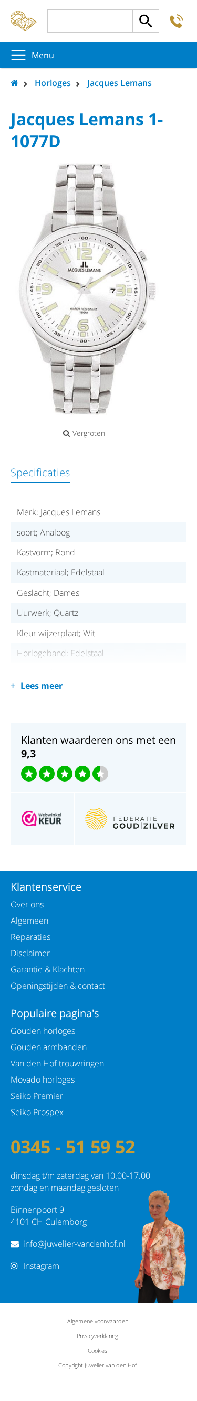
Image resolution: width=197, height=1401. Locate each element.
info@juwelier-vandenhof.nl (74, 1243)
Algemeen (29, 920)
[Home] (24, 21)
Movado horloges (43, 1079)
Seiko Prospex (37, 1112)
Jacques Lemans (119, 83)
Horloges (53, 83)
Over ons (27, 904)
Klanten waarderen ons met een (98, 747)
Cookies (97, 1350)
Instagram (41, 1265)
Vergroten (88, 433)
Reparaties (30, 937)
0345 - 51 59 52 (73, 1147)
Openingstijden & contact (58, 985)
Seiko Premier (37, 1095)
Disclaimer (30, 953)
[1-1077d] (88, 288)
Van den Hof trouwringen (57, 1063)
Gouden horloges (43, 1030)
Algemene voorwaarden (97, 1321)
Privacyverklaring (97, 1336)
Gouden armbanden (49, 1047)
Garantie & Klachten (48, 969)
